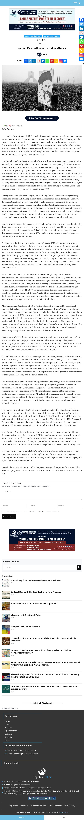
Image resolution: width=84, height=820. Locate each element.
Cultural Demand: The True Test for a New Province (36, 592)
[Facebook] (26, 61)
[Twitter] (30, 61)
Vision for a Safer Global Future (26, 615)
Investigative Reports (51, 36)
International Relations (33, 36)
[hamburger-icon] (75, 3)
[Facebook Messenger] (65, 61)
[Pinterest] (52, 61)
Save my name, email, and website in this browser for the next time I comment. (32, 512)
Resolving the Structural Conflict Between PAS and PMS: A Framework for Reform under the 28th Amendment (45, 663)
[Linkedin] (34, 61)
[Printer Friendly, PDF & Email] (12, 126)
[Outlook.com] (43, 61)
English (21, 817)
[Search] (79, 567)
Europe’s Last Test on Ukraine (25, 626)
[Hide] (83, 63)
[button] (79, 3)
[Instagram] (61, 61)
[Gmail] (39, 61)
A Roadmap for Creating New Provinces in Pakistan (36, 580)
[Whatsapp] (47, 61)
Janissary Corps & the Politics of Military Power (34, 603)
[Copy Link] (56, 61)
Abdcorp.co (64, 812)
